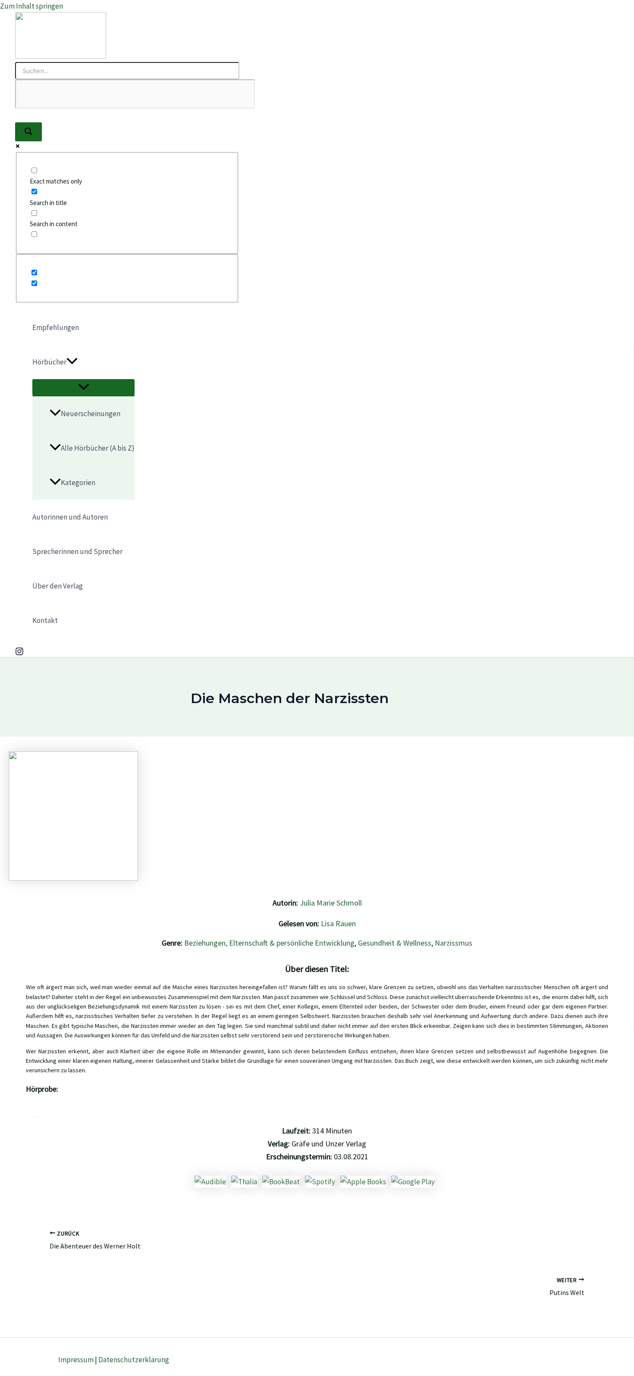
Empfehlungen (55, 327)
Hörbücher (49, 362)
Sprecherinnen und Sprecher (77, 551)
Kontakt (45, 620)
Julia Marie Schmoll (331, 903)
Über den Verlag (57, 586)
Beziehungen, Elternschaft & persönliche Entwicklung (269, 943)
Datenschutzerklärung (133, 1359)
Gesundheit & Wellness (394, 943)
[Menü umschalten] (83, 387)
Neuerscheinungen (90, 413)
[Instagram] (19, 653)
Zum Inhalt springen (31, 6)
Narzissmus (453, 943)
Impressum (76, 1359)
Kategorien (78, 482)
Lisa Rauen (338, 923)
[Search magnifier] (28, 131)
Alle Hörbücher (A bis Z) (98, 448)
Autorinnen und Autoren (70, 517)
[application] (72, 362)
